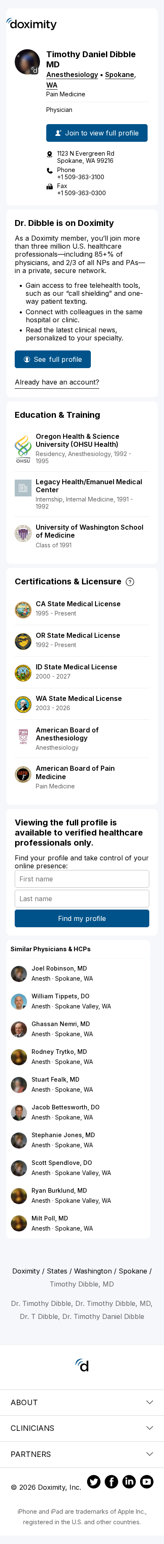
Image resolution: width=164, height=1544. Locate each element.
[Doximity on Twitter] (94, 1483)
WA (52, 85)
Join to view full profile (102, 133)
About (24, 1402)
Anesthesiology (72, 74)
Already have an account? (57, 382)
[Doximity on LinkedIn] (129, 1483)
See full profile (58, 361)
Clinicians (32, 1428)
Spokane (119, 74)
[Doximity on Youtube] (146, 1483)
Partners (31, 1454)
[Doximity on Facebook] (111, 1483)
